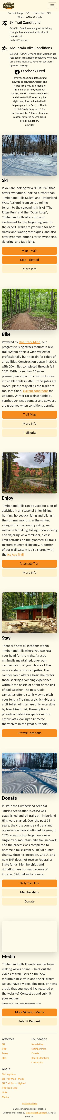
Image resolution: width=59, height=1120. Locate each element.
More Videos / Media (29, 1012)
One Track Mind (29, 342)
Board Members (40, 1058)
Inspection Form (29, 1104)
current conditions (35, 391)
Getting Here (9, 1074)
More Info (29, 269)
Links (4, 1092)
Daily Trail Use (29, 883)
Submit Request (29, 1021)
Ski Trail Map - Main (13, 1079)
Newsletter (37, 1044)
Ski (3, 1044)
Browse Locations (29, 733)
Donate (30, 901)
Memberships (29, 892)
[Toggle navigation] (52, 5)
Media (5, 1097)
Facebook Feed (33, 71)
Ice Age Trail (15, 554)
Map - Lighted (29, 260)
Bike (4, 1049)
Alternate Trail (29, 563)
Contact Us (37, 1062)
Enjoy (5, 1053)
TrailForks (29, 433)
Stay (4, 1058)
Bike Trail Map (9, 1088)
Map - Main (30, 251)
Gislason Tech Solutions (36, 1113)
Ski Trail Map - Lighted (14, 1083)
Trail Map (29, 414)
